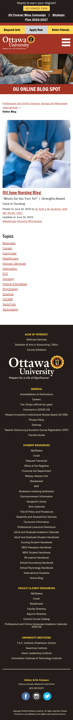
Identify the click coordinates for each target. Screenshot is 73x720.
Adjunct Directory (36, 613)
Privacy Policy (36, 419)
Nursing (8, 279)
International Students (36, 572)
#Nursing (22, 221)
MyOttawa (36, 450)
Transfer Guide (36, 434)
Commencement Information (36, 496)
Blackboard (36, 481)
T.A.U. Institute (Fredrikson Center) (36, 642)
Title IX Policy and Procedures (36, 511)
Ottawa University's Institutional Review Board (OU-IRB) (36, 414)
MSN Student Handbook (36, 552)
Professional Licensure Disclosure (36, 526)
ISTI (5, 274)
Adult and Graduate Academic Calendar (36, 532)
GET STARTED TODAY (36, 8)
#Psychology (35, 221)
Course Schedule (36, 349)
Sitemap (36, 424)
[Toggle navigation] (66, 42)
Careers (36, 399)
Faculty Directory (36, 608)
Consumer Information (36, 521)
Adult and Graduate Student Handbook (36, 537)
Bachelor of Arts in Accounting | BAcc (36, 344)
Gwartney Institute (36, 647)
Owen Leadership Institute (37, 653)
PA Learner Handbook (36, 557)
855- (31, 688)
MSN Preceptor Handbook (36, 547)
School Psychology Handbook (36, 567)
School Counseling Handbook (36, 562)
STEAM (8, 299)
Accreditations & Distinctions (36, 394)
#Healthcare (9, 221)
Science (8, 294)
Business (9, 243)
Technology (10, 309)
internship (10, 268)
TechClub (9, 304)
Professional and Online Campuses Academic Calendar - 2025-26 (36, 625)
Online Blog (36, 577)
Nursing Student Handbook (36, 542)
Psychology (10, 289)
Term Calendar (36, 506)
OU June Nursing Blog (22, 192)
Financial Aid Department (36, 470)
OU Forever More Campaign (27, 15)
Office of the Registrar (36, 465)
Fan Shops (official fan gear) (37, 404)
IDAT (36, 486)
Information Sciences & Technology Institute (37, 658)
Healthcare (10, 258)
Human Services (14, 263)
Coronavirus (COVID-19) (36, 409)
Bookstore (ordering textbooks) (36, 491)
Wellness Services (36, 339)
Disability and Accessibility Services (36, 516)
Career (7, 248)
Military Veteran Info (36, 475)
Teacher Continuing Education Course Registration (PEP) (36, 429)
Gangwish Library (36, 501)
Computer (10, 253)
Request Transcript (36, 460)
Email (36, 455)
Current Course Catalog (36, 618)
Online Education (15, 284)
